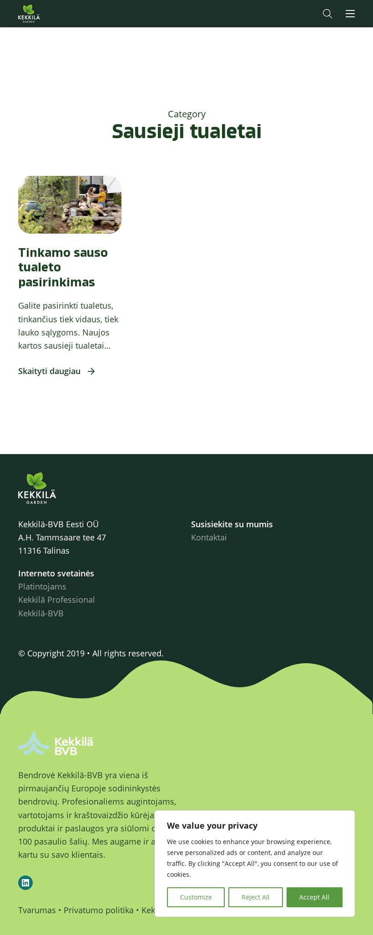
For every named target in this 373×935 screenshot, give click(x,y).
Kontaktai (209, 537)
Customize (196, 897)
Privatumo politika (99, 910)
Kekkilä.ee (47, 14)
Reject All (256, 897)
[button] (327, 13)
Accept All (314, 897)
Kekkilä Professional (56, 599)
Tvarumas (37, 910)
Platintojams (42, 586)
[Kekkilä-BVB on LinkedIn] (25, 882)
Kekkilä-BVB (41, 613)
